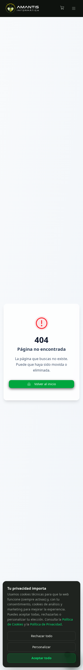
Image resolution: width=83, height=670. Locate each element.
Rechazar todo (41, 636)
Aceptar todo (41, 658)
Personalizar (41, 647)
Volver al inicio (45, 384)
